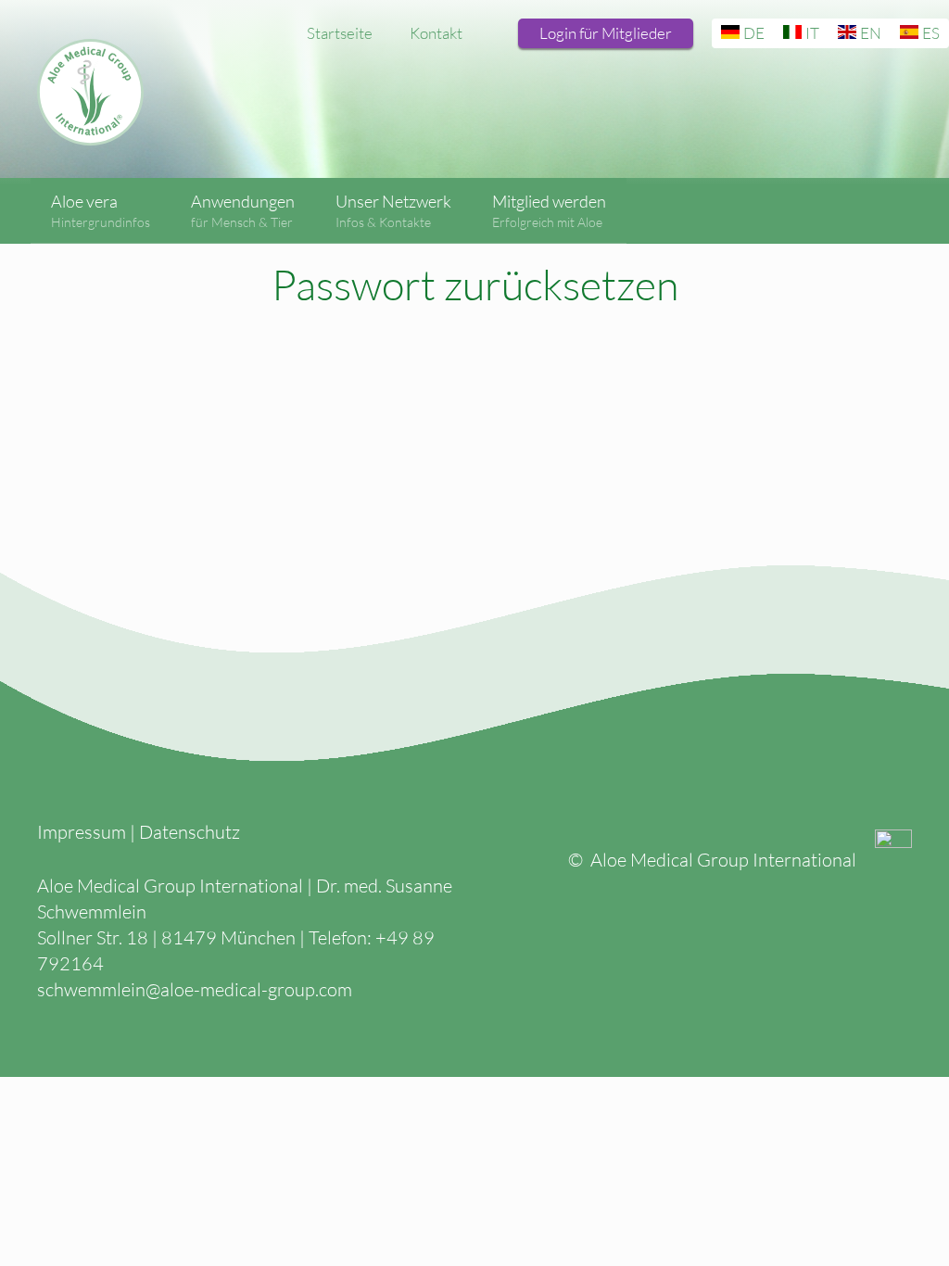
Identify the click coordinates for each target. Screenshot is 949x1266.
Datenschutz (189, 831)
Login (605, 33)
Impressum (81, 831)
